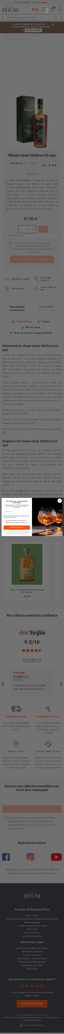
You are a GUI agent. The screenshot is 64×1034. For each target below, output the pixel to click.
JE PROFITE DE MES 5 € (17, 527)
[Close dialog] (59, 501)
